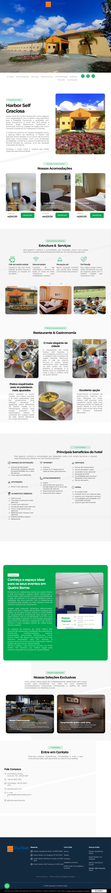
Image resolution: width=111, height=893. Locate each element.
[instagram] (88, 76)
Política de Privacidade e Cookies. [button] (78, 891)
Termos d (39, 877)
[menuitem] (11, 76)
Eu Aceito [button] (99, 891)
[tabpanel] (20, 196)
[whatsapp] (93, 76)
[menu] (106, 4)
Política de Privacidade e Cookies (62, 877)
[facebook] (83, 76)
